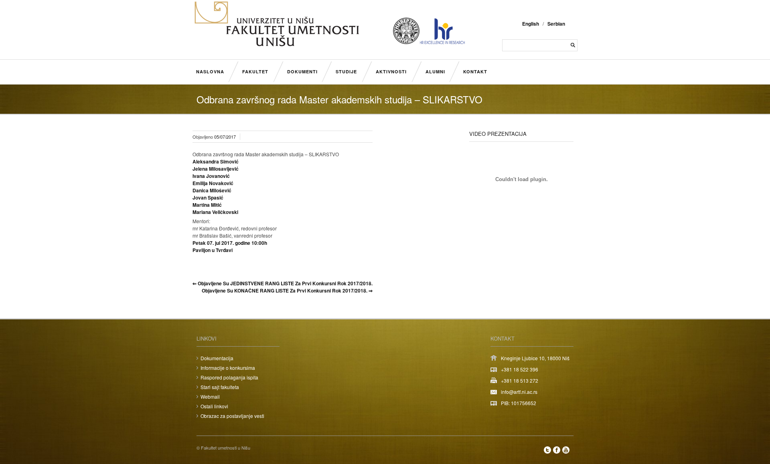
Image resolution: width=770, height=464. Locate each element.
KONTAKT (475, 72)
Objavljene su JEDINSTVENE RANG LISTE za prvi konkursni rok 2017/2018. (282, 283)
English (530, 23)
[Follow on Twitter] (547, 450)
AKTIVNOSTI (391, 72)
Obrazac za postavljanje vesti (232, 415)
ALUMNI (435, 72)
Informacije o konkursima (228, 367)
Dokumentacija (217, 358)
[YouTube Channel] (565, 450)
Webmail (210, 396)
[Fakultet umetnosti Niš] (276, 44)
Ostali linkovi (214, 406)
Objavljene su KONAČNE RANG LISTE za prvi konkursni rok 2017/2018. (287, 290)
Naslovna (210, 72)
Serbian (556, 23)
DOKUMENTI (302, 72)
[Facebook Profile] (556, 450)
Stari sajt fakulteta (220, 386)
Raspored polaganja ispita (229, 377)
